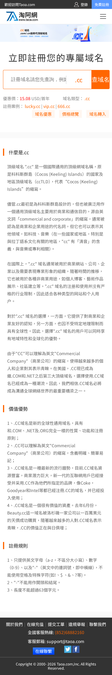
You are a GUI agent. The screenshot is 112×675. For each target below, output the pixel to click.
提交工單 (56, 624)
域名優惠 (43, 114)
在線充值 (35, 624)
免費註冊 (102, 4)
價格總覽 (70, 114)
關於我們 (14, 624)
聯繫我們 (97, 624)
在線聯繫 (43, 651)
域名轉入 (97, 114)
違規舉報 (76, 624)
